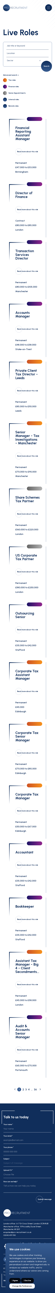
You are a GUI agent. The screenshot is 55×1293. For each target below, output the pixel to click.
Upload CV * (8, 1170)
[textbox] (24, 60)
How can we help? (10, 1182)
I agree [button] (15, 1280)
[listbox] (27, 1164)
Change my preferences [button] (22, 1286)
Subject (6, 1159)
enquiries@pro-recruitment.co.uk (17, 1232)
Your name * (8, 1124)
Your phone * (8, 1147)
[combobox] (24, 60)
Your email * (8, 1136)
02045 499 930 (9, 1235)
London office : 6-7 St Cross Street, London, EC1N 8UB (25, 1224)
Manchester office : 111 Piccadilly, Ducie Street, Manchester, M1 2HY (22, 1227)
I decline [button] (27, 1280)
